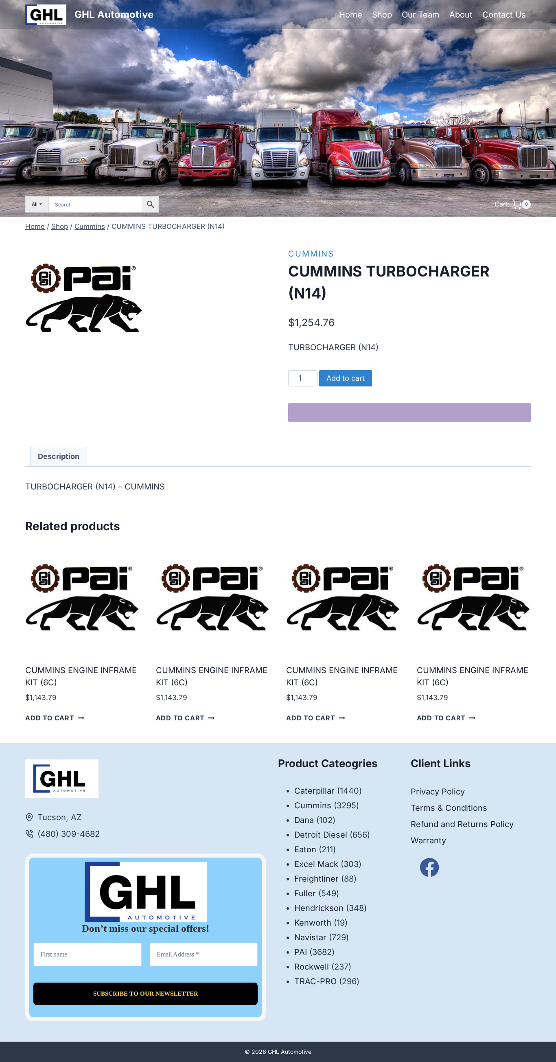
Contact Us (504, 15)
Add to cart (345, 378)
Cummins (311, 254)
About (461, 15)
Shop (382, 15)
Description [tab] (58, 456)
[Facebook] (430, 867)
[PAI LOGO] (84, 298)
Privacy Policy (438, 791)
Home (350, 15)
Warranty (428, 840)
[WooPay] (409, 412)
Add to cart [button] (49, 718)
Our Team (421, 15)
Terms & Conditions (449, 808)
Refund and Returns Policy (462, 824)
